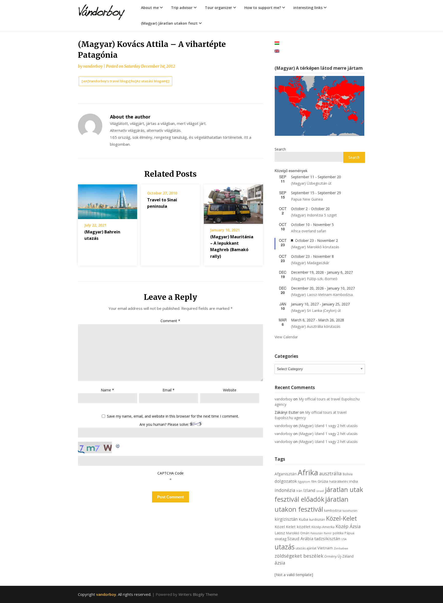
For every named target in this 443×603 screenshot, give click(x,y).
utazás (285, 546)
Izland (309, 490)
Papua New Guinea (307, 199)
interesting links (308, 7)
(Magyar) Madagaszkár (310, 262)
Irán (299, 491)
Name (107, 390)
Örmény (330, 556)
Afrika (308, 472)
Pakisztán (316, 533)
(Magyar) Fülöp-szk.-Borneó (314, 278)
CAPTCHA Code (170, 473)
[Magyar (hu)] (277, 42)
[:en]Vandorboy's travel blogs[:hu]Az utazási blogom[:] (125, 81)
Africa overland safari (308, 231)
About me (150, 7)
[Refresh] (118, 445)
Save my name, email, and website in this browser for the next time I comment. (173, 416)
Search (280, 149)
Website (229, 390)
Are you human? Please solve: (164, 424)
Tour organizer (218, 7)
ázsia (280, 563)
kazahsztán (350, 510)
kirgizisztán (286, 519)
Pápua (349, 533)
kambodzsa (332, 510)
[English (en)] (277, 50)
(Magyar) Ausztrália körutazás (315, 326)
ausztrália (330, 473)
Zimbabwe (341, 548)
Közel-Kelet (341, 518)
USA (344, 539)
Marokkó (292, 533)
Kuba (303, 519)
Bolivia (348, 474)
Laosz (280, 532)
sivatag (280, 538)
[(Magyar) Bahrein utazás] (107, 199)
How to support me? (262, 7)
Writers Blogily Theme (198, 594)
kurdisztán (317, 519)
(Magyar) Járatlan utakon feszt (169, 23)
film (314, 481)
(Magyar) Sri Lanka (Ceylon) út (316, 310)
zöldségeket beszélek (299, 555)
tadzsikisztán (327, 538)
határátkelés (338, 481)
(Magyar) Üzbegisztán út (311, 183)
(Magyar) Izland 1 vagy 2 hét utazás (328, 425)
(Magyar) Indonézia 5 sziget (314, 215)
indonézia (285, 490)
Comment (170, 320)
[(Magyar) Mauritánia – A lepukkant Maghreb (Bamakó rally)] (233, 202)
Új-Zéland (346, 556)
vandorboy (93, 66)
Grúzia (323, 481)
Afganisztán (286, 473)
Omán (304, 533)
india (353, 481)
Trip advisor (182, 7)
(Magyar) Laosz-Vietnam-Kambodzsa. (322, 294)
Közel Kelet (285, 526)
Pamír (328, 533)
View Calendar (286, 336)
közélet (303, 526)
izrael (320, 491)
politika (338, 533)
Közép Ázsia (348, 526)
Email (169, 390)
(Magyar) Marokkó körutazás (315, 246)
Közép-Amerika (323, 527)
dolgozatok (286, 481)
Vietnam (325, 547)
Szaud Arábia (300, 538)
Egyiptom (304, 481)
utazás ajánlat (306, 548)
